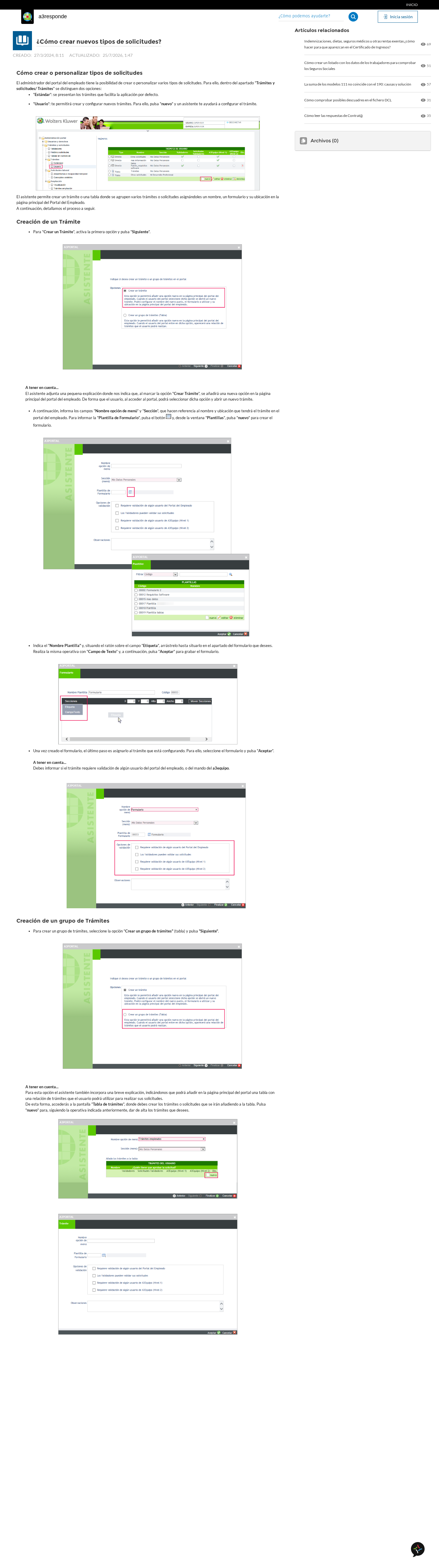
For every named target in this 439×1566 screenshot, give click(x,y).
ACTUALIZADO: (84, 55)
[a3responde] (27, 17)
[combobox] (311, 16)
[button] (353, 17)
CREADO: (22, 55)
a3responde (53, 16)
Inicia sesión (401, 16)
